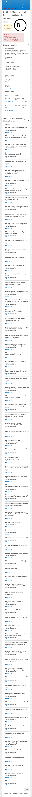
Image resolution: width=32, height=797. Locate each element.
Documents (9, 132)
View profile (8, 83)
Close (23, 8)
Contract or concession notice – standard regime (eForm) (9, 100)
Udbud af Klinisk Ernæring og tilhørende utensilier (14, 119)
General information (10, 45)
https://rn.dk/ (8, 88)
